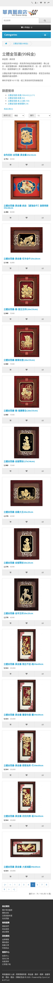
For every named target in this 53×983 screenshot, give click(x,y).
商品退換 (5, 929)
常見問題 (5, 918)
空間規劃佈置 (7, 916)
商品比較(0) (8, 109)
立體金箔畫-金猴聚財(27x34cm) (19, 461)
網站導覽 (5, 932)
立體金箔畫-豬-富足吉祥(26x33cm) (21, 309)
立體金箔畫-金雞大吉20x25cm (18, 511)
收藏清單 (5, 961)
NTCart (6, 980)
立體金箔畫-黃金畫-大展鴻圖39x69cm (22, 866)
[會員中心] (36, 3)
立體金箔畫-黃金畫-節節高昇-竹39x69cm (23, 765)
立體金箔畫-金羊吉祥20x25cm (18, 613)
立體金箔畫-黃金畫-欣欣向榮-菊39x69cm (23, 816)
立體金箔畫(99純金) (20, 43)
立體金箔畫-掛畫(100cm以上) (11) (21, 95)
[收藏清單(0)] (41, 3)
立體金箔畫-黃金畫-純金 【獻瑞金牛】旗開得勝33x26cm (26, 206)
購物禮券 (5, 942)
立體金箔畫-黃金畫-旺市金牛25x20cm (22, 258)
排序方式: (7, 115)
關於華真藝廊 (7, 910)
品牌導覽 (5, 939)
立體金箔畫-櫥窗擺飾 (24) (18, 103)
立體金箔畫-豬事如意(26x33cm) (19, 360)
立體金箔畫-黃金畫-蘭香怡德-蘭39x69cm (23, 714)
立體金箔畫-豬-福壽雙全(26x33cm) (21, 410)
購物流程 (5, 913)
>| (14, 889)
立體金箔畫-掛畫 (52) (16, 98)
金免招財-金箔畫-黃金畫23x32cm (20, 154)
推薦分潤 (5, 945)
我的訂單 (5, 958)
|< (5, 884)
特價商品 (5, 948)
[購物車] (45, 3)
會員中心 (5, 956)
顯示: (32, 115)
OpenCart (46, 977)
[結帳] (48, 3)
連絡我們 (5, 926)
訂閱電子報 (6, 964)
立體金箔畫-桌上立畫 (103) (18, 101)
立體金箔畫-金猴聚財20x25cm (18, 562)
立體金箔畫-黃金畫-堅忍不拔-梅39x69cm (23, 664)
